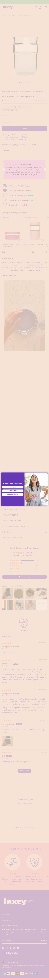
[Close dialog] (47, 474)
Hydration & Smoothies (12, 494)
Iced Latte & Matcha (12, 490)
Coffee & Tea (13, 487)
